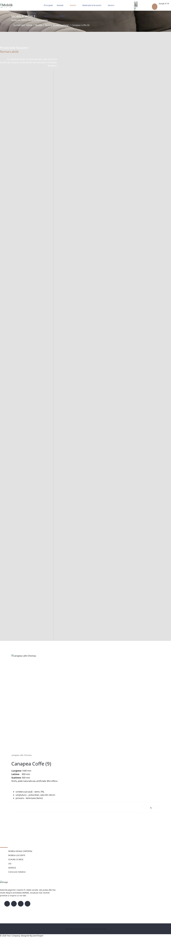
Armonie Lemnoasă (19, 252)
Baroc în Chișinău (18, 569)
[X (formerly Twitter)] (151, 807)
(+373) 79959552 (163, 7)
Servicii (111, 5)
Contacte (61, 16)
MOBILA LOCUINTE (16, 855)
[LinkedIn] (157, 806)
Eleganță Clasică (17, 188)
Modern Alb (13, 125)
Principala (48, 5)
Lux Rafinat (13, 506)
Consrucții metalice (17, 872)
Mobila (73, 5)
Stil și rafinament (17, 379)
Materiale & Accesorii (91, 5)
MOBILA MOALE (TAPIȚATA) (20, 851)
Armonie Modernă (18, 442)
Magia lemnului (16, 633)
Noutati (60, 5)
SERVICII (12, 867)
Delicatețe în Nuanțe (20, 315)
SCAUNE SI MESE (15, 859)
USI (9, 863)
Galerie (47, 16)
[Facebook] (144, 806)
